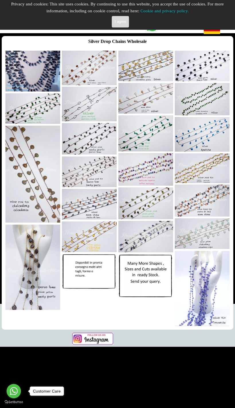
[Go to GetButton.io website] (14, 402)
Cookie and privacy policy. (164, 11)
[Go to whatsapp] (14, 391)
